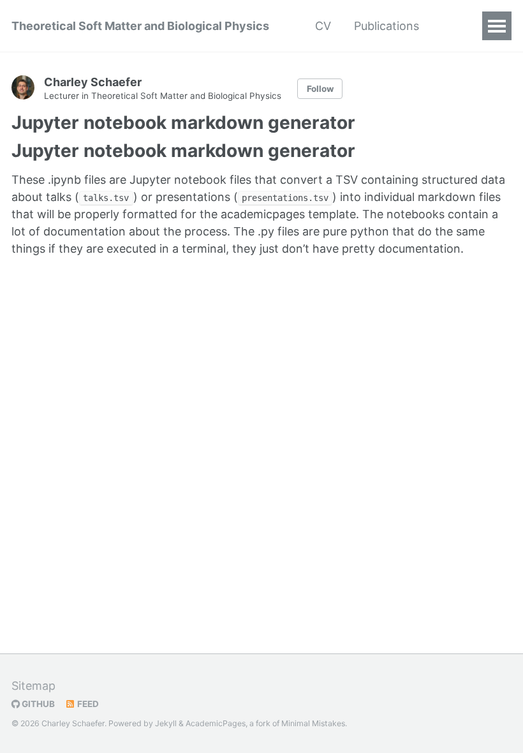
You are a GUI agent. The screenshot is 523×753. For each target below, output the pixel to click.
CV (323, 26)
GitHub (37, 704)
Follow (320, 89)
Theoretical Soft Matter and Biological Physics (140, 26)
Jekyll (166, 723)
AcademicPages (216, 723)
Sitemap (33, 685)
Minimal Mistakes (313, 723)
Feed (87, 704)
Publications (386, 26)
